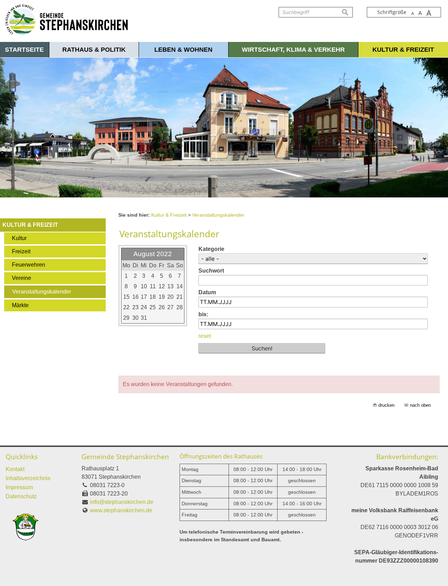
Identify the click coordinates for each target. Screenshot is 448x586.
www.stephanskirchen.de (121, 510)
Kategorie (211, 249)
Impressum (19, 487)
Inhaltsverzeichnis (28, 478)
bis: (203, 314)
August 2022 (152, 254)
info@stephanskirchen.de (121, 502)
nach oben (420, 405)
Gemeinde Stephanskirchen (125, 456)
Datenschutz (21, 496)
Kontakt (15, 469)
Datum (207, 292)
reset (204, 336)
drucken (386, 405)
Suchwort (211, 271)
